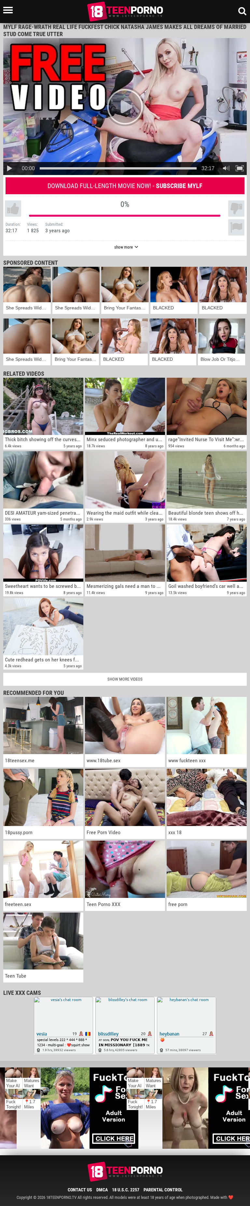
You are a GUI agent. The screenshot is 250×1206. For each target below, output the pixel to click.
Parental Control (163, 1189)
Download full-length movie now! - (125, 186)
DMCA (102, 1189)
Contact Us (80, 1189)
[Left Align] (9, 10)
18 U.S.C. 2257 (125, 1189)
